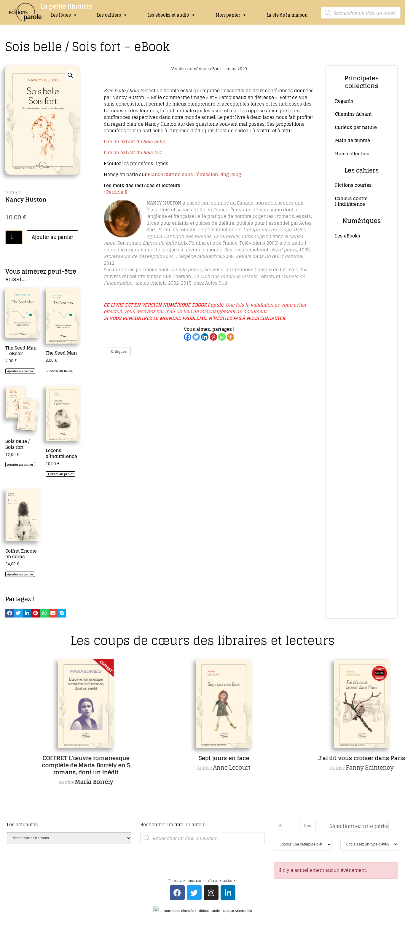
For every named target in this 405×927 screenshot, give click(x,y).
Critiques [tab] (119, 352)
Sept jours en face (204, 758)
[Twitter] (196, 337)
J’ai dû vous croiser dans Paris (342, 758)
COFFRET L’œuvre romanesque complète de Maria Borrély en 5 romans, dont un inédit (67, 765)
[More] (230, 337)
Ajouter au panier (52, 237)
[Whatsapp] (222, 337)
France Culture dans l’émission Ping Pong (195, 174)
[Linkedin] (204, 337)
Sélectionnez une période (359, 826)
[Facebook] (187, 337)
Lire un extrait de (134, 142)
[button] (70, 75)
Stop (205, 818)
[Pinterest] (213, 337)
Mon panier (228, 15)
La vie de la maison (287, 15)
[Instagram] (211, 892)
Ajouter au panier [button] (20, 371)
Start (200, 818)
